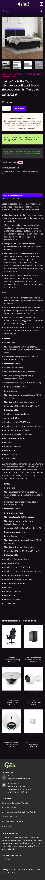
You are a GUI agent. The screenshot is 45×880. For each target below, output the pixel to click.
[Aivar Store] (22, 4)
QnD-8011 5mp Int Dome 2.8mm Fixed (11, 701)
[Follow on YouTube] (9, 860)
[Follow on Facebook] (3, 860)
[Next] (40, 38)
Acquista (19, 108)
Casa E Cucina (16, 74)
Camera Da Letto (9, 76)
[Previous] (5, 38)
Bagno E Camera (32, 74)
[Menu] (3, 4)
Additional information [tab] (12, 199)
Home (4, 74)
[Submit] (41, 11)
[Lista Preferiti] (37, 4)
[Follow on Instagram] (6, 860)
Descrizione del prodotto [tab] (13, 195)
